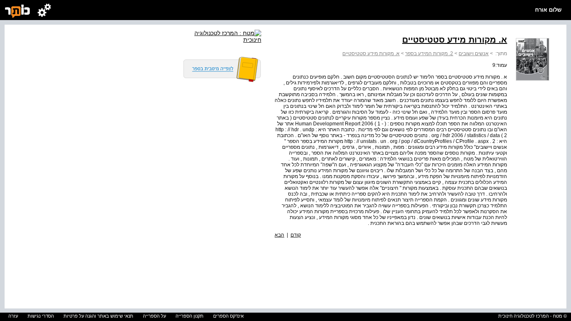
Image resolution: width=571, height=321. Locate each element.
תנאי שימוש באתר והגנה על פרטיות (98, 315)
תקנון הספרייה (190, 315)
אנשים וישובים (474, 53)
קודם (296, 235)
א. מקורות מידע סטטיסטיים (371, 53)
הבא (279, 235)
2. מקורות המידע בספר (429, 53)
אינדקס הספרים (228, 315)
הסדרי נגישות (41, 315)
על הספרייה (154, 315)
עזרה (13, 315)
